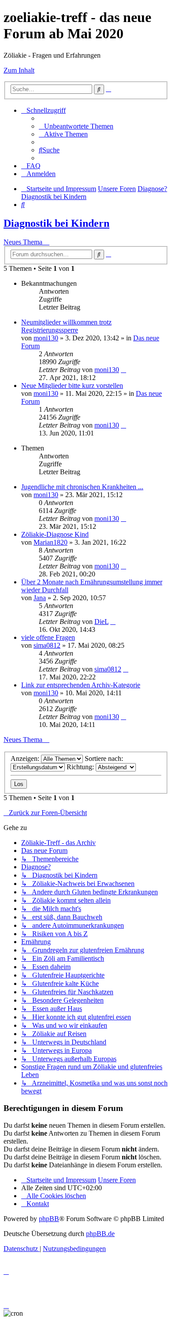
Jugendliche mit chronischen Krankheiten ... (82, 487)
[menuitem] (76, 126)
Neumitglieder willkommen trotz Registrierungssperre (66, 326)
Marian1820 (50, 542)
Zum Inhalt (19, 70)
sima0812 (47, 645)
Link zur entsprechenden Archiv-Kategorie (80, 685)
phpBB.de (100, 1233)
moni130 (46, 338)
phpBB (49, 1218)
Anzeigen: (26, 758)
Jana (40, 597)
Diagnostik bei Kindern (56, 223)
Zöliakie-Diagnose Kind (55, 534)
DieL (101, 621)
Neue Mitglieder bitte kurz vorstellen (72, 385)
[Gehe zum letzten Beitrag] (123, 369)
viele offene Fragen (48, 637)
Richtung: (81, 767)
